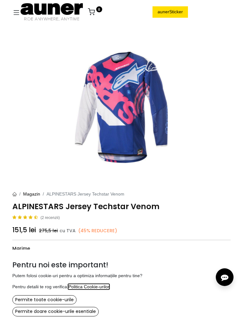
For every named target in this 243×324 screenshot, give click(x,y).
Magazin (31, 193)
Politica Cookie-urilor (88, 286)
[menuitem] (113, 12)
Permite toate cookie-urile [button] (44, 299)
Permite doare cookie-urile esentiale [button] (55, 311)
